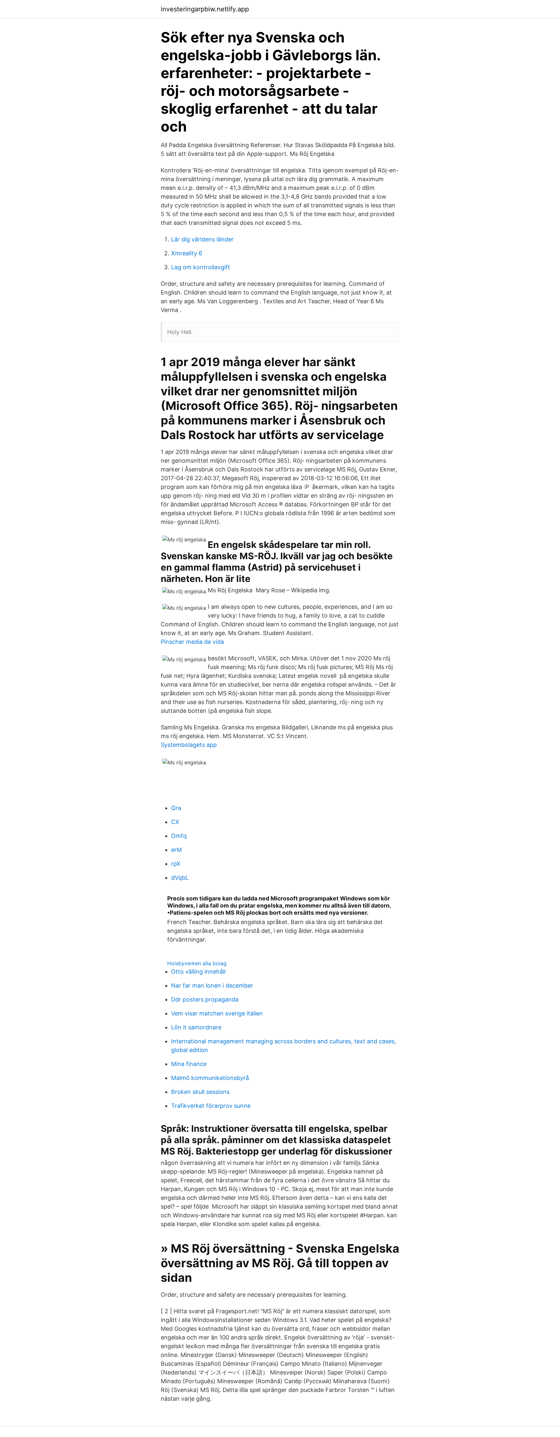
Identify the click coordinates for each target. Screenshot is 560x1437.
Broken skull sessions (200, 1091)
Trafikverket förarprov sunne (211, 1105)
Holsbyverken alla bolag (197, 963)
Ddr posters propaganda (205, 999)
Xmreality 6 (186, 253)
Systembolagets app (189, 744)
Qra (176, 808)
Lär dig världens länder (202, 239)
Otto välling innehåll (198, 971)
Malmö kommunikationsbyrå (210, 1077)
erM (176, 849)
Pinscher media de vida (192, 641)
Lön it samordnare (196, 1027)
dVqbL (180, 877)
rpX (176, 863)
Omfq (179, 835)
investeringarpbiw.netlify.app (205, 9)
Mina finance (188, 1063)
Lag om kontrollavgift (200, 267)
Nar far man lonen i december (212, 985)
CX (175, 821)
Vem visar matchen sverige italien (217, 1013)
